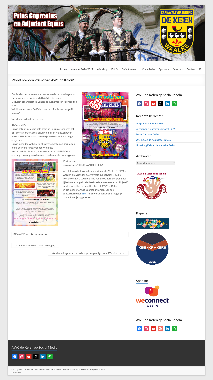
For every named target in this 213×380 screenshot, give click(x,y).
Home (63, 69)
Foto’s (114, 69)
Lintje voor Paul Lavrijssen (150, 123)
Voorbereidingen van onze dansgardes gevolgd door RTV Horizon (88, 253)
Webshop (102, 69)
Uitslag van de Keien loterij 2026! (154, 139)
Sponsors (164, 69)
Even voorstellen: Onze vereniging (35, 245)
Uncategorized (41, 234)
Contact (190, 69)
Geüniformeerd (130, 69)
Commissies (148, 69)
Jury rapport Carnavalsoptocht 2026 (155, 128)
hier (84, 193)
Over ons (178, 69)
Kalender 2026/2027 (82, 69)
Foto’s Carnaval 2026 (147, 134)
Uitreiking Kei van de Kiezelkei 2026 (155, 145)
